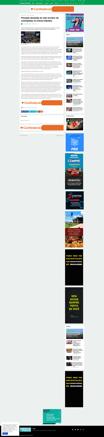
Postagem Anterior (23, 135)
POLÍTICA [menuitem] (56, 3)
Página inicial (23, 15)
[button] (80, 3)
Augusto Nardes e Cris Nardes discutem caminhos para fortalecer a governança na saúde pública (78, 88)
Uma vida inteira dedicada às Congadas (77, 95)
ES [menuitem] (65, 3)
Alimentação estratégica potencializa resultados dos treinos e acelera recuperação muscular (78, 351)
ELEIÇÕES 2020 (47, 0)
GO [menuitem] (76, 3)
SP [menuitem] (60, 3)
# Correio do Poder (30, 15)
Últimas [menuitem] (46, 3)
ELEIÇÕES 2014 (66, 0)
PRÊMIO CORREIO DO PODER (33, 0)
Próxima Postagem (59, 135)
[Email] (42, 112)
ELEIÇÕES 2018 (54, 0)
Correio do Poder (25, 3)
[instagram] (81, 430)
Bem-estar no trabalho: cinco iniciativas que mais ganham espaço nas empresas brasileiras (77, 65)
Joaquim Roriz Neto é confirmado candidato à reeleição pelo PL (77, 357)
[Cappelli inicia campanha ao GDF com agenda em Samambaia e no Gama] (69, 81)
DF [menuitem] (73, 3)
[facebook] (78, 1)
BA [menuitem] (70, 3)
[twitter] (80, 1)
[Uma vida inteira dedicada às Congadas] (69, 95)
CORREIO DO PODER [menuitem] (39, 3)
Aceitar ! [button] (5, 433)
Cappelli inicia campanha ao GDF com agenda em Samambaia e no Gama (78, 80)
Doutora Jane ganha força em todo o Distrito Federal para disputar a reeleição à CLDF (77, 364)
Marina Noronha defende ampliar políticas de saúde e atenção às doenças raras (78, 109)
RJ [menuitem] (62, 3)
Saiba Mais (10, 431)
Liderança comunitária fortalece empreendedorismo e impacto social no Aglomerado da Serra (77, 343)
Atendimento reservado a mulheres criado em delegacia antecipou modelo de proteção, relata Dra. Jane (78, 73)
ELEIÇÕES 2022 (41, 0)
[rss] (83, 430)
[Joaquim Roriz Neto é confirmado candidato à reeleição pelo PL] (69, 358)
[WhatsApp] (37, 112)
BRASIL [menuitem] (51, 3)
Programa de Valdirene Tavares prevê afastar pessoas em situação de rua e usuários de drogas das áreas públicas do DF (78, 101)
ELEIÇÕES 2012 (72, 0)
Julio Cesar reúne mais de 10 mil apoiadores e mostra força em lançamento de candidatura (78, 58)
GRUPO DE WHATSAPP (23, 0)
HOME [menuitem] (33, 3)
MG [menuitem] (68, 3)
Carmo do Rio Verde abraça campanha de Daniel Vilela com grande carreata (73, 42)
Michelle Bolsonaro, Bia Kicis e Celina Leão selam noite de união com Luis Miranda (77, 50)
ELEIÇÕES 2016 (60, 0)
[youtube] (83, 1)
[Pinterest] (39, 112)
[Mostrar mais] (44, 112)
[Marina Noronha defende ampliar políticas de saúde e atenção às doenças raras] (69, 109)
